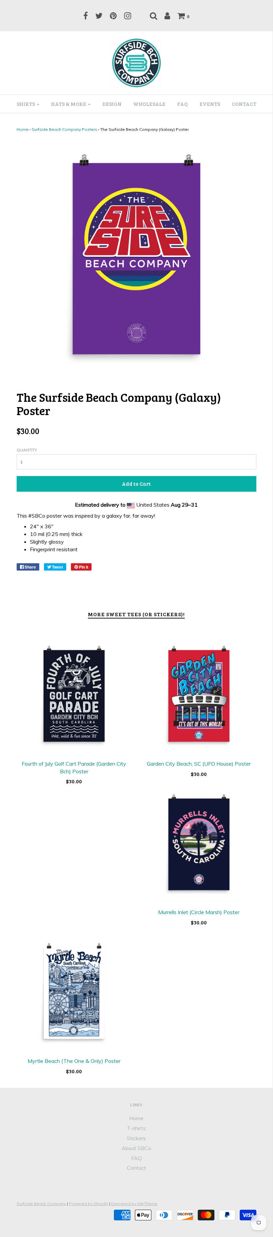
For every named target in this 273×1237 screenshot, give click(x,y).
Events (209, 103)
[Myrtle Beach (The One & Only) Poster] (74, 993)
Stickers (136, 1138)
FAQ (182, 103)
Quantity (27, 449)
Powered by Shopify (88, 1203)
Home (23, 129)
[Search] (153, 16)
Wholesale (149, 103)
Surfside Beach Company (41, 1203)
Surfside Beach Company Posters (64, 129)
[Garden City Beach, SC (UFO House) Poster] (198, 695)
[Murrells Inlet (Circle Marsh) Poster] (198, 844)
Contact (244, 103)
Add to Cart (136, 483)
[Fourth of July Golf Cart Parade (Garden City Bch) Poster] (74, 695)
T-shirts (136, 1128)
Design (112, 103)
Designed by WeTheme (134, 1203)
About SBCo (136, 1148)
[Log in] (167, 16)
